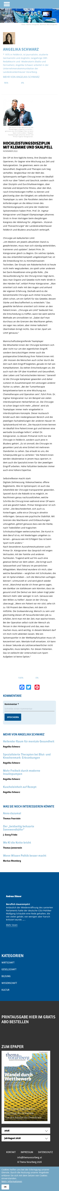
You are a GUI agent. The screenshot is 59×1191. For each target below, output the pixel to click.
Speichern (13, 717)
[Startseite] (48, 4)
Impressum (27, 1152)
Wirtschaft (8, 962)
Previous (5, 918)
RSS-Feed (4, 1035)
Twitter (17, 1033)
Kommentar (12, 704)
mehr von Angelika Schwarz (21, 77)
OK (5, 1187)
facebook (11, 1033)
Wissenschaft (9, 983)
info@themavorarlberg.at (29, 1157)
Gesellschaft (9, 969)
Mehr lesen (12, 924)
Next (54, 918)
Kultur (5, 990)
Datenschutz (45, 1152)
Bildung (6, 976)
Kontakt (11, 1152)
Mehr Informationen (12, 1181)
